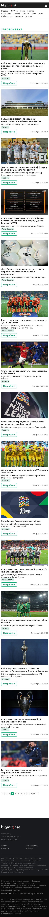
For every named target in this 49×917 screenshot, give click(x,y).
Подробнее (9, 83)
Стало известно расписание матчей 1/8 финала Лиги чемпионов (21, 720)
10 (34, 794)
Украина (5, 78)
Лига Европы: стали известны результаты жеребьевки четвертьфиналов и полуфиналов (22, 272)
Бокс (22, 11)
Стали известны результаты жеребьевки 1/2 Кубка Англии (24, 372)
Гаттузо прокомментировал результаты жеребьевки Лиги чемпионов (21, 771)
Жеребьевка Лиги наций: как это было (21, 521)
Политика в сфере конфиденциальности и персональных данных (20, 888)
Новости (5, 848)
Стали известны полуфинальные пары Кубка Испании (24, 621)
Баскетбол (6, 13)
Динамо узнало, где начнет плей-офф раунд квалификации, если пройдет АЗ (24, 168)
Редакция (36, 881)
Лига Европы (8, 229)
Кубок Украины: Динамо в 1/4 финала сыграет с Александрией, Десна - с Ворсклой (24, 669)
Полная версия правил (11, 913)
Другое (29, 16)
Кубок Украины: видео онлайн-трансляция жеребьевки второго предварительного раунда (23, 66)
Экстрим (19, 16)
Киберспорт (6, 16)
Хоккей (17, 13)
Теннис (26, 13)
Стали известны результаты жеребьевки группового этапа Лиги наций (22, 423)
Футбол (14, 11)
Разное (5, 127)
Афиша (4, 845)
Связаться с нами (8, 883)
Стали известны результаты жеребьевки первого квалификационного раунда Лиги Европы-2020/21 (22, 221)
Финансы (29, 848)
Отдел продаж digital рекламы (30, 893)
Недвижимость (32, 845)
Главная (4, 11)
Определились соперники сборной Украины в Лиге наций (24, 471)
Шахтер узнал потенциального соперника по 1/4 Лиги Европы (24, 321)
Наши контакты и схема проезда (15, 881)
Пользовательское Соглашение (32, 885)
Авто (41, 13)
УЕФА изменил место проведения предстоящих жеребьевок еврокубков (21, 120)
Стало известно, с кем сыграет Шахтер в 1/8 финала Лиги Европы (24, 570)
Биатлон (31, 11)
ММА (34, 13)
